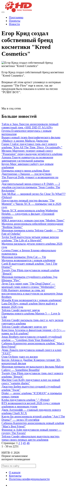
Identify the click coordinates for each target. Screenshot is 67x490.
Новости (14, 24)
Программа (16, 17)
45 (24, 443)
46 (28, 443)
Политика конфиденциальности (29, 479)
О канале (14, 472)
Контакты (15, 475)
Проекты (14, 20)
